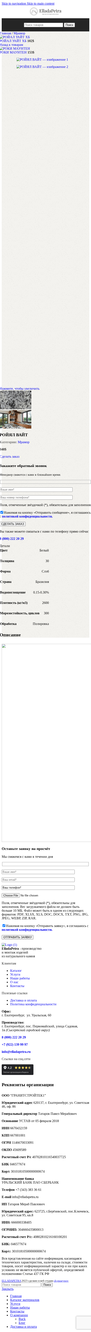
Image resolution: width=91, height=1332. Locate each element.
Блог (22, 1323)
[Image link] (9, 945)
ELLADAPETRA (11, 1280)
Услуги (15, 974)
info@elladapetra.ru (16, 1052)
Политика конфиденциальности (33, 1004)
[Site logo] (45, 16)
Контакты (17, 986)
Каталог (16, 970)
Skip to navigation (14, 3)
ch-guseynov (61, 1280)
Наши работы (20, 978)
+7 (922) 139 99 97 (15, 1044)
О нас (14, 982)
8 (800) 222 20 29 (14, 1037)
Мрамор (19, 33)
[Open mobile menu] (20, 25)
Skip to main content (40, 3)
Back (22, 1319)
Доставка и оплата (23, 1000)
